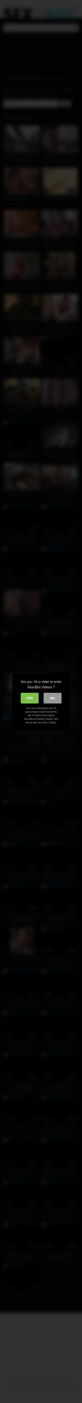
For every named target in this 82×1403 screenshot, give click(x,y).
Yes (29, 698)
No (52, 698)
